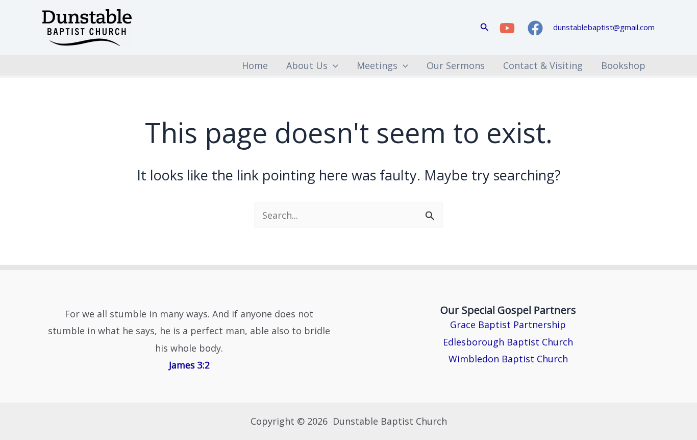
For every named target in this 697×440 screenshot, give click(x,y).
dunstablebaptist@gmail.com (604, 27)
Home (255, 65)
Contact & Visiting (543, 65)
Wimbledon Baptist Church (508, 359)
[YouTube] (507, 28)
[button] (484, 27)
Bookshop (623, 65)
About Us (307, 65)
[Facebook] (535, 28)
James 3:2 (189, 365)
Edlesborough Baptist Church (508, 342)
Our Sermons (456, 65)
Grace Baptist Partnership (508, 324)
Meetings (377, 65)
